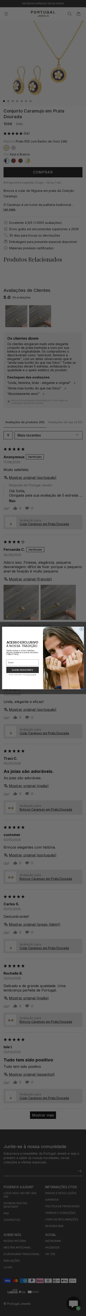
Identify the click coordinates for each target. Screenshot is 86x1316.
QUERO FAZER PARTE (22, 670)
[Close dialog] (81, 629)
